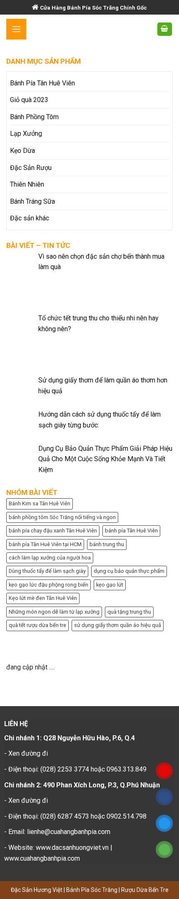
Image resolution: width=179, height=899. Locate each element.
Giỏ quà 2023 (29, 100)
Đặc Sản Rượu (31, 168)
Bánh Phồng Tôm (34, 117)
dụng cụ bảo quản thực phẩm (129, 571)
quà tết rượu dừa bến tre (37, 625)
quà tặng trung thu (129, 612)
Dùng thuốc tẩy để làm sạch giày (47, 571)
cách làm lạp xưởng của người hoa (50, 557)
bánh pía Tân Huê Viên (131, 530)
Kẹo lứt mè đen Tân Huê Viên (43, 598)
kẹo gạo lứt (109, 585)
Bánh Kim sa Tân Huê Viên (39, 503)
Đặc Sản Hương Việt (37, 890)
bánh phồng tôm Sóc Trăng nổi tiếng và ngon (62, 517)
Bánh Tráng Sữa (32, 201)
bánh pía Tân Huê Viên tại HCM (45, 544)
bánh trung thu (107, 544)
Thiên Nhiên (27, 184)
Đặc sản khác (29, 218)
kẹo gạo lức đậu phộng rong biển (48, 585)
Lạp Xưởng (26, 133)
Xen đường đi (28, 753)
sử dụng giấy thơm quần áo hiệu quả (117, 625)
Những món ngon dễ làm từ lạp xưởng (54, 612)
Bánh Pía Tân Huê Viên (42, 83)
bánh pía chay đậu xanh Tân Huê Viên (53, 530)
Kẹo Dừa (22, 151)
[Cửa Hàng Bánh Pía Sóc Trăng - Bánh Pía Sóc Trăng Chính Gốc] (89, 29)
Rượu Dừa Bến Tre (145, 890)
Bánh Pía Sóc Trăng (92, 890)
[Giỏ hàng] (164, 29)
